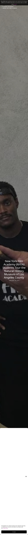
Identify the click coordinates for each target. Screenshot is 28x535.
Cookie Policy (5, 528)
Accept (14, 531)
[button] (26, 476)
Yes (14, 4)
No (16, 4)
